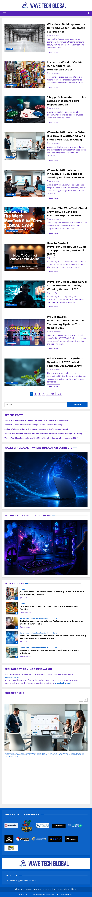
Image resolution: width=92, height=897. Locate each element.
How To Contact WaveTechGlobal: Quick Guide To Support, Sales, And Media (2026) (24, 257)
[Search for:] (35, 404)
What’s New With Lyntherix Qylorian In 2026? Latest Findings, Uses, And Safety (24, 372)
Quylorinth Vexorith (55, 35)
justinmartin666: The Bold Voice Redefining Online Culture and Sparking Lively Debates (12, 593)
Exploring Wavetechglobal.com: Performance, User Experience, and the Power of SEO (12, 623)
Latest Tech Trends (38, 618)
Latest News (11, 85)
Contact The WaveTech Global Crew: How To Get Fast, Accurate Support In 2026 (24, 220)
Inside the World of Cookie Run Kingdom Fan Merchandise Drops (24, 74)
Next (59, 394)
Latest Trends (12, 231)
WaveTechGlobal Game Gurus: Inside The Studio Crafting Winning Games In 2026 (24, 294)
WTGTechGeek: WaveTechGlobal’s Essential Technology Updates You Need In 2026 (24, 332)
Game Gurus (11, 305)
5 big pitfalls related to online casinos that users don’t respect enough (24, 109)
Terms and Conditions (66, 889)
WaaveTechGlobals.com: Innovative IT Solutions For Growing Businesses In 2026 (24, 183)
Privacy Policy (49, 889)
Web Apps (11, 156)
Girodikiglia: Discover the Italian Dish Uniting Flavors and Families (12, 608)
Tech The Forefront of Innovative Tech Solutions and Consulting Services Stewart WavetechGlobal (12, 637)
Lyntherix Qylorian (55, 73)
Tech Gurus (11, 194)
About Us (19, 889)
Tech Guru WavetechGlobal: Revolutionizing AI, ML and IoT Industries (12, 652)
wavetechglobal (63, 683)
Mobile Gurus (52, 618)
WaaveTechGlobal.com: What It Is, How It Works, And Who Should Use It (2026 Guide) (24, 146)
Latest (9, 49)
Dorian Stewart (26, 598)
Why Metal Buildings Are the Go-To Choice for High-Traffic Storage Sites (24, 38)
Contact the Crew (33, 889)
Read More (54, 51)
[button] (4, 13)
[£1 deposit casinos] (28, 826)
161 (52, 394)
